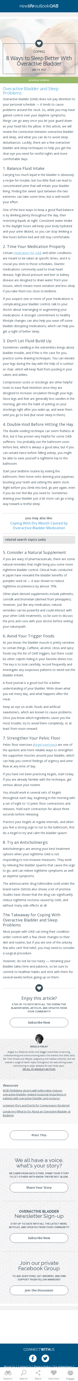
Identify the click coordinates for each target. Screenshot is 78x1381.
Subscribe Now (39, 1022)
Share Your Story (39, 1187)
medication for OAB (28, 253)
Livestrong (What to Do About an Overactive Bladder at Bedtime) (36, 1113)
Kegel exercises (45, 745)
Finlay (39, 1046)
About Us (9, 1366)
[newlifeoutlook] (39, 6)
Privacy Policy (42, 1366)
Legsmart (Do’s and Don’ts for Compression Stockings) (36, 1105)
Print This (39, 1135)
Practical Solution (39, 80)
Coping (39, 51)
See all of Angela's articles (39, 1069)
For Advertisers (63, 1366)
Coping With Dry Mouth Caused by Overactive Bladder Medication (39, 525)
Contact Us (24, 1366)
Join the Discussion (39, 1290)
